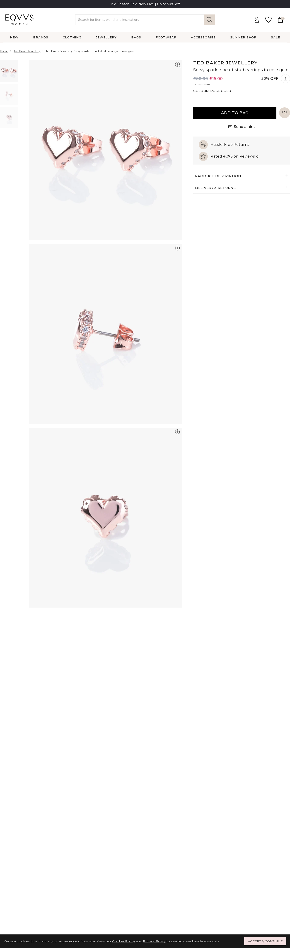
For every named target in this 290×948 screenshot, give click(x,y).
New (14, 37)
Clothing (72, 37)
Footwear (166, 37)
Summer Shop (243, 37)
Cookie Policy (123, 941)
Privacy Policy (154, 941)
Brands (40, 37)
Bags (136, 37)
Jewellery (106, 37)
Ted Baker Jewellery (27, 51)
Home (4, 51)
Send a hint (244, 127)
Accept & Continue (265, 941)
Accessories (203, 37)
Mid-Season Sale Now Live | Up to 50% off (145, 4)
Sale (275, 37)
